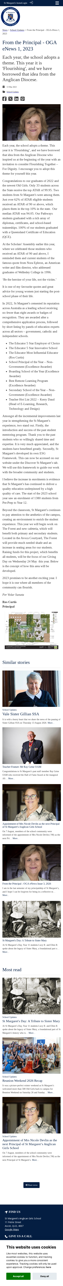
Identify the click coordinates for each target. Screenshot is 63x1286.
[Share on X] (10, 99)
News (4, 30)
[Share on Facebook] (4, 99)
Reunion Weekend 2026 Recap (22, 1080)
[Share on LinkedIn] (16, 99)
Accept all (18, 1276)
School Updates (17, 30)
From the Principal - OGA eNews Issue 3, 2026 (26, 883)
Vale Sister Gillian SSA (20, 714)
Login (24, 3)
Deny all (44, 1276)
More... (51, 722)
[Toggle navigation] (57, 3)
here (48, 1267)
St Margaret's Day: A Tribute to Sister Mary (24, 940)
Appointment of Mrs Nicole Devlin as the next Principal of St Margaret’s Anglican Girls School (29, 1144)
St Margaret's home (13, 3)
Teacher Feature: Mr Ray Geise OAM (21, 766)
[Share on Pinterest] (23, 99)
